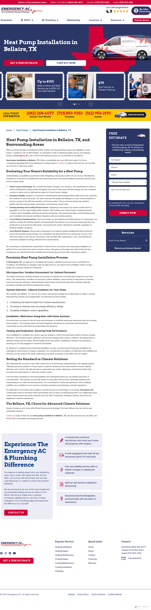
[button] (27, 20)
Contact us (62, 163)
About (91, 551)
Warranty (92, 563)
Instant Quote (141, 20)
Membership (73, 20)
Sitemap (71, 594)
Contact (91, 555)
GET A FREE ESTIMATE (17, 560)
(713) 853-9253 (136, 550)
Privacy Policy (83, 594)
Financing (92, 559)
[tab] (72, 104)
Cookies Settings (115, 594)
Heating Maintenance (64, 555)
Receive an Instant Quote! (128, 248)
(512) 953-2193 (134, 553)
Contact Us (16, 512)
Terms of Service (98, 594)
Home (9, 130)
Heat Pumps (22, 130)
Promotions (6, 20)
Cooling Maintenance (64, 563)
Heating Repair (61, 551)
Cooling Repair (61, 559)
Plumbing (59, 571)
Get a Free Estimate (24, 63)
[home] (21, 10)
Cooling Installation (63, 567)
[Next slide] (91, 104)
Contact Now (66, 63)
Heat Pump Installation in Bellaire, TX (52, 130)
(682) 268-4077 (138, 547)
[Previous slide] (60, 104)
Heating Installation (63, 547)
